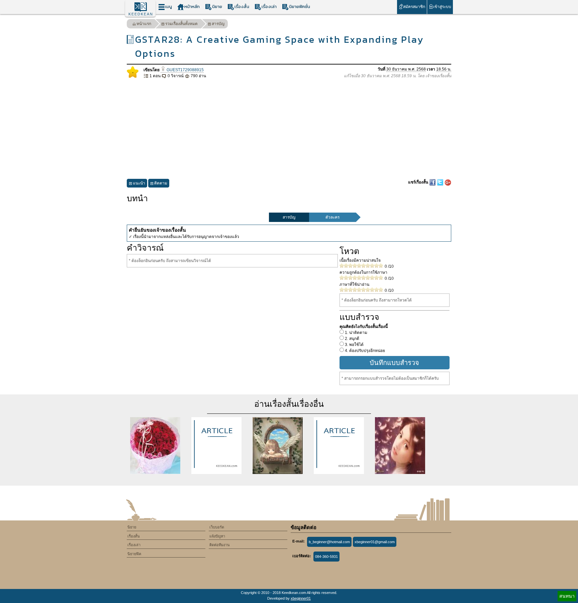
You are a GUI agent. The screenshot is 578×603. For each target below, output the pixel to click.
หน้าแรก (143, 23)
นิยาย (217, 6)
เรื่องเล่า (269, 6)
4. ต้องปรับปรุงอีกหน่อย (364, 350)
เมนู (168, 6)
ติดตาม (160, 183)
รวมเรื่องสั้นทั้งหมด (181, 23)
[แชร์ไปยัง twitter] (441, 182)
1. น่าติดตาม (355, 332)
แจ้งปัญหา (217, 536)
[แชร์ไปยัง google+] (448, 182)
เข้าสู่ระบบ (442, 6)
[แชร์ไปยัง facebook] (433, 182)
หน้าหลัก (192, 6)
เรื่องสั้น (241, 6)
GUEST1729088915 (185, 70)
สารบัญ (218, 23)
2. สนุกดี (351, 338)
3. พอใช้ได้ (354, 344)
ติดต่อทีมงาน (219, 545)
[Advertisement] (289, 129)
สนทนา (567, 596)
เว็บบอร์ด (216, 527)
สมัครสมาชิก (414, 6)
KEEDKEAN (140, 14)
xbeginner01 (301, 598)
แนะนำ (139, 183)
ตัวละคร (332, 217)
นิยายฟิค (134, 554)
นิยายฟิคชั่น (299, 6)
